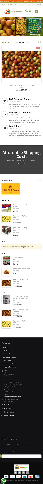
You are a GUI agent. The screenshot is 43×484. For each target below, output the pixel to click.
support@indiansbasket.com (12, 397)
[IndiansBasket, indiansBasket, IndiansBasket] (13, 9)
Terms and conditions (9, 364)
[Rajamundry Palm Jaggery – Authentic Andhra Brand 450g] (6, 230)
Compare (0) (12, 4)
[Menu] (30, 11)
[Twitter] (19, 472)
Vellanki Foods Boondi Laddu (21, 269)
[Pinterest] (23, 472)
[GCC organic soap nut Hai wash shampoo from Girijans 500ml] (6, 299)
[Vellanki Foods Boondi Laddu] (6, 271)
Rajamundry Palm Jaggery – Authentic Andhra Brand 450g (20, 228)
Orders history (7, 409)
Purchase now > (21, 163)
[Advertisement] (21, 427)
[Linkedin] (27, 472)
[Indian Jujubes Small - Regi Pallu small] (6, 282)
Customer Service (8, 415)
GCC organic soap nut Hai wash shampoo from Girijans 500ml (21, 298)
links (38, 4)
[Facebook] (15, 472)
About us (5, 347)
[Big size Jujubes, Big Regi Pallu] (6, 219)
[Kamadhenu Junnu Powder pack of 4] (6, 208)
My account (6, 354)
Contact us (6, 350)
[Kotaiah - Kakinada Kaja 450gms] (6, 260)
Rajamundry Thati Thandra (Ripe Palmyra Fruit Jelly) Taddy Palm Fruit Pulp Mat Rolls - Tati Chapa (21, 86)
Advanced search (8, 412)
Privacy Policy (7, 360)
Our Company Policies (9, 357)
